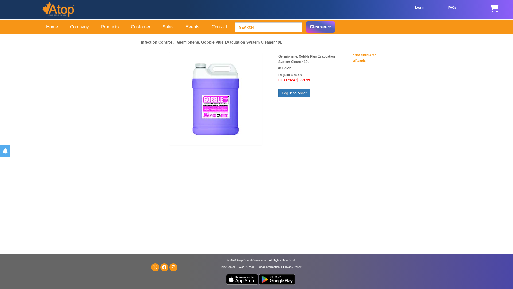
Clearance (320, 26)
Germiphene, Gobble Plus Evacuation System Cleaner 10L (229, 42)
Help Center (227, 266)
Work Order (246, 266)
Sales (168, 26)
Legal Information (269, 266)
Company (79, 26)
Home (52, 26)
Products (110, 26)
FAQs (452, 7)
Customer (140, 26)
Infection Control (156, 42)
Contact (219, 26)
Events (193, 26)
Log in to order (294, 93)
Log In (419, 7)
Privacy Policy (292, 266)
